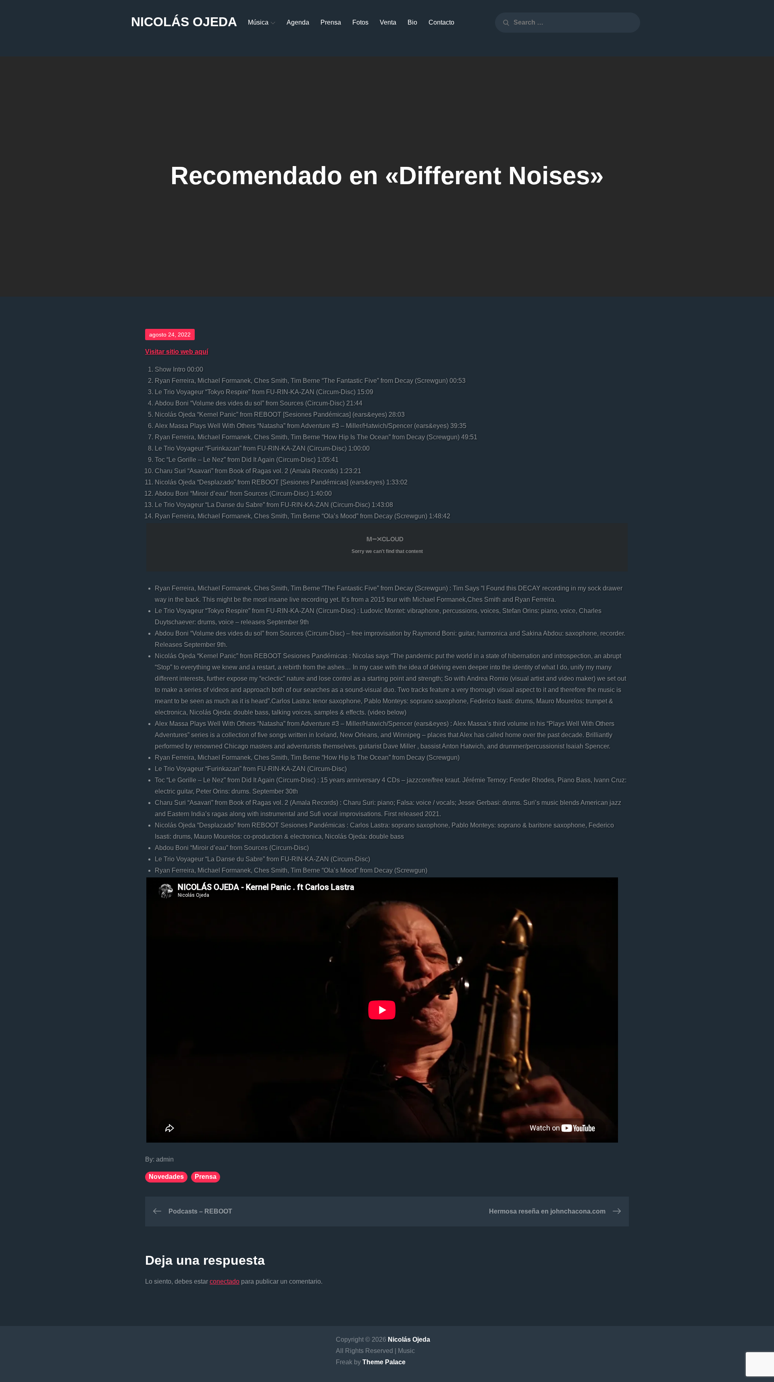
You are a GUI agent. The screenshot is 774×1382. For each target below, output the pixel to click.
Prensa (330, 22)
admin (165, 1159)
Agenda (298, 22)
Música (258, 22)
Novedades (166, 1176)
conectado (224, 1281)
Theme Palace (384, 1362)
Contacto (441, 22)
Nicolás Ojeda (184, 22)
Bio (412, 22)
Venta (388, 22)
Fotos (360, 22)
